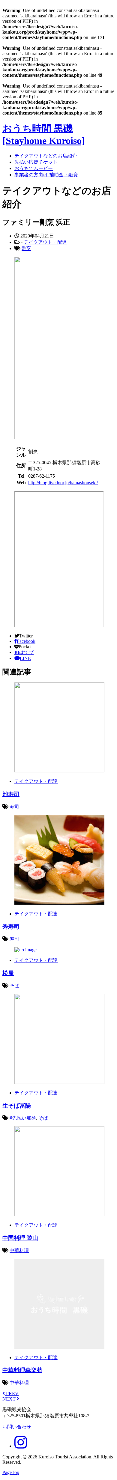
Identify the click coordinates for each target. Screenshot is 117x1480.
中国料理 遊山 (20, 1238)
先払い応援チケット (36, 162)
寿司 (14, 806)
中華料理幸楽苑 (22, 1370)
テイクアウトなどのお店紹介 (45, 155)
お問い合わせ (16, 1426)
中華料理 (19, 1250)
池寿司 (11, 794)
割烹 (26, 248)
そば (14, 985)
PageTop (10, 1472)
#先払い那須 (23, 1117)
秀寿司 (11, 927)
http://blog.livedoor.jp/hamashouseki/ (63, 482)
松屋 (8, 973)
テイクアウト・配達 (45, 242)
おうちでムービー (33, 168)
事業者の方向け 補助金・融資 (46, 174)
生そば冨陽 (16, 1106)
